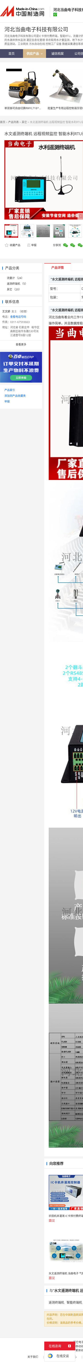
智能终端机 (74, 1302)
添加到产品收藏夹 (15, 396)
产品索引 (9, 390)
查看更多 (21, 344)
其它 (24, 122)
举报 (34, 245)
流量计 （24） (15, 278)
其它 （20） (14, 289)
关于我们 (32, 1357)
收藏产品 (14, 245)
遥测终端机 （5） (17, 284)
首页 (2, 122)
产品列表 (13, 122)
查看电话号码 (18, 317)
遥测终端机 (56, 1302)
